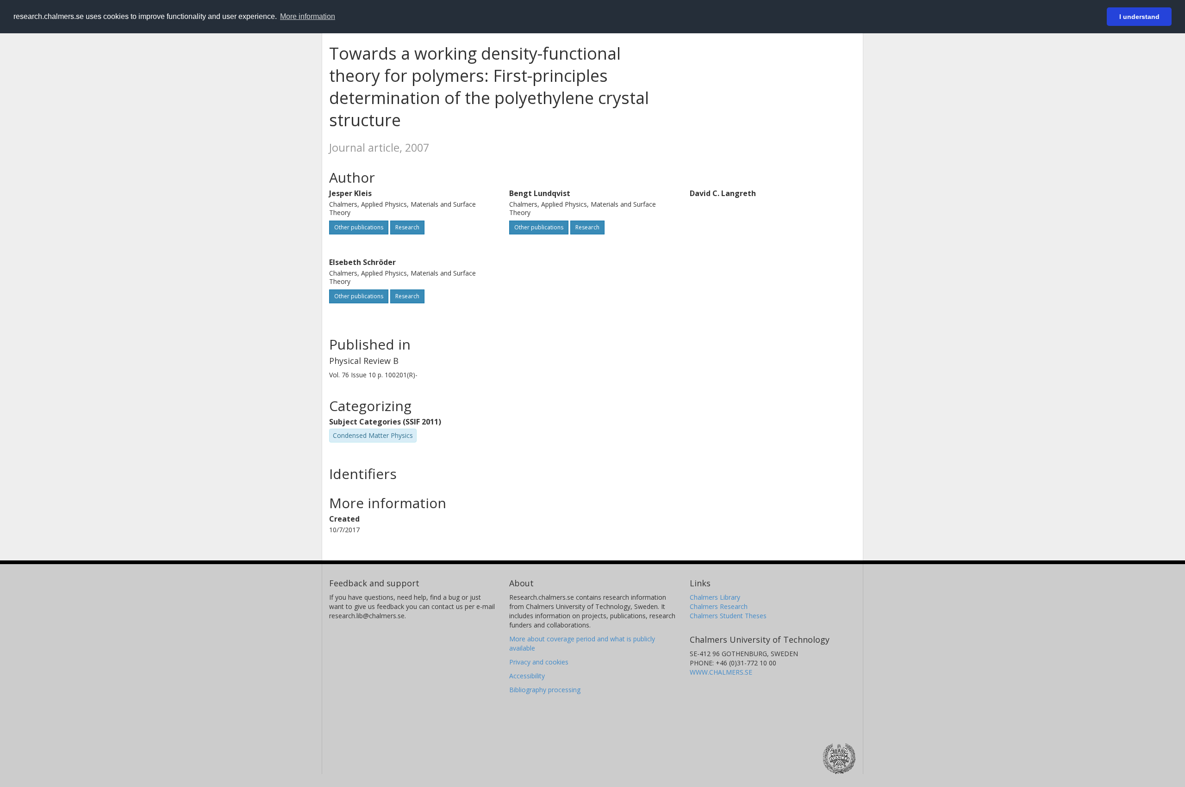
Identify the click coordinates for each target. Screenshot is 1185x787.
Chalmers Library (715, 597)
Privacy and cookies (538, 662)
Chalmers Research (719, 606)
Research (407, 227)
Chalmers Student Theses (728, 615)
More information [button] (307, 16)
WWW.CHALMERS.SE (721, 672)
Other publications (358, 227)
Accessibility (527, 675)
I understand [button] (1139, 16)
